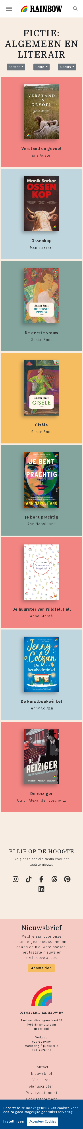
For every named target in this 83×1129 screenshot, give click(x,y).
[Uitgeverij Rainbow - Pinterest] (67, 879)
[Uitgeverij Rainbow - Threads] (54, 879)
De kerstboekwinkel (41, 701)
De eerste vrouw (41, 332)
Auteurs (66, 67)
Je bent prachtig (41, 517)
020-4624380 (41, 1050)
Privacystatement (42, 1093)
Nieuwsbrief (41, 1073)
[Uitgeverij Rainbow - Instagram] (16, 879)
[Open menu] (9, 8)
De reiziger (41, 793)
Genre (40, 67)
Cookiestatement (41, 1099)
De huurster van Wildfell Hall (41, 609)
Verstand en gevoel (41, 148)
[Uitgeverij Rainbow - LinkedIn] (42, 889)
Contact (41, 1067)
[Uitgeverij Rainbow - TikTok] (29, 879)
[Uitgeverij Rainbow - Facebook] (42, 879)
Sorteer (15, 67)
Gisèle (41, 425)
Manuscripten (41, 1086)
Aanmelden (41, 968)
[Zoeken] (75, 9)
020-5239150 (41, 1041)
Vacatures (41, 1080)
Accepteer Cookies (42, 1121)
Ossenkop (41, 240)
